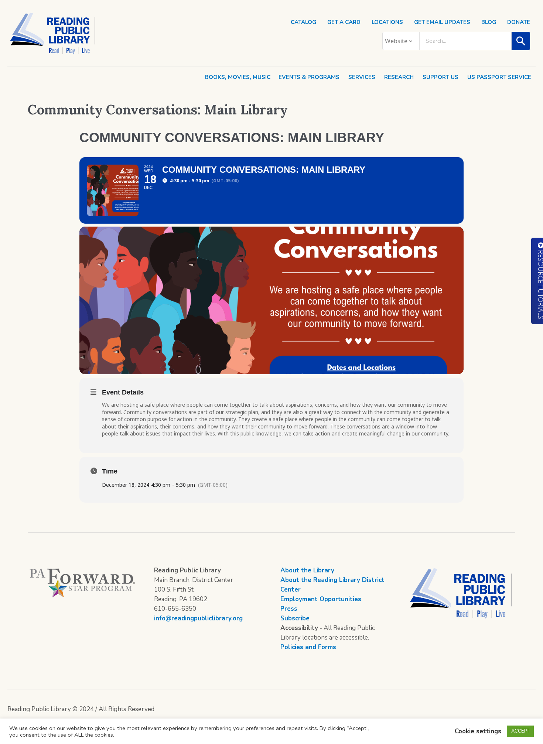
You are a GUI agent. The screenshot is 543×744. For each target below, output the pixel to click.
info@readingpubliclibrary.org (198, 618)
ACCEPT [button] (520, 731)
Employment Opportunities (320, 599)
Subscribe (295, 618)
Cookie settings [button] (478, 731)
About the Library (307, 570)
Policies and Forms (308, 647)
